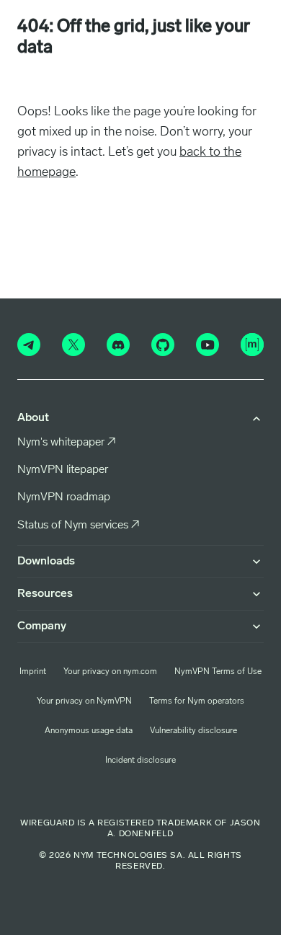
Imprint (32, 672)
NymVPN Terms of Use (218, 672)
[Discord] (118, 344)
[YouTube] (207, 344)
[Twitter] (73, 344)
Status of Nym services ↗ (78, 525)
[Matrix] (252, 344)
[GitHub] (162, 344)
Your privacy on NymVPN (84, 701)
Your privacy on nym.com (110, 672)
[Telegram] (28, 344)
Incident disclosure (140, 760)
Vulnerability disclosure (193, 731)
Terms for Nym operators (196, 701)
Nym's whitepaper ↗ (66, 442)
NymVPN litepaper (62, 470)
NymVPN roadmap (63, 497)
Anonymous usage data (89, 731)
